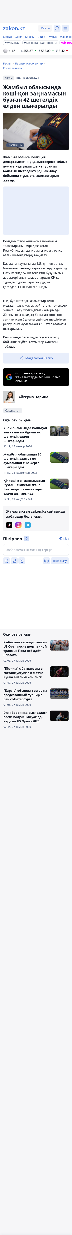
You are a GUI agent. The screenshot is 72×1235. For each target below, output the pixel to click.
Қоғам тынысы (12, 68)
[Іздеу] (57, 28)
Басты (7, 63)
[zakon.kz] (14, 28)
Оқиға (41, 37)
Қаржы (29, 37)
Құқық (53, 37)
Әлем (18, 37)
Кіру (66, 538)
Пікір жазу (60, 561)
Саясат (7, 37)
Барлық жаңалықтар (29, 63)
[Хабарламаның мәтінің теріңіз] (36, 549)
